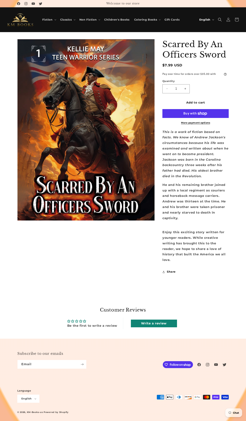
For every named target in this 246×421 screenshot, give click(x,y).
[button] (49, 20)
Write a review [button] (153, 323)
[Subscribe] (82, 364)
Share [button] (171, 271)
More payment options (195, 122)
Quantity (168, 81)
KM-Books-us (35, 412)
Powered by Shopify (56, 412)
